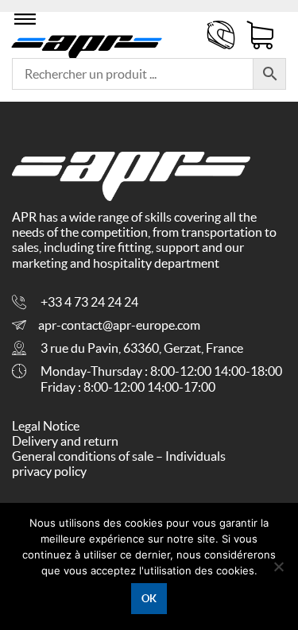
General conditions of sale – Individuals (119, 456)
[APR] (87, 44)
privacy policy (49, 471)
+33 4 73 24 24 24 (89, 302)
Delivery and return (65, 441)
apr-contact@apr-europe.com (119, 325)
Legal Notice (45, 426)
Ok (149, 599)
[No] (278, 566)
